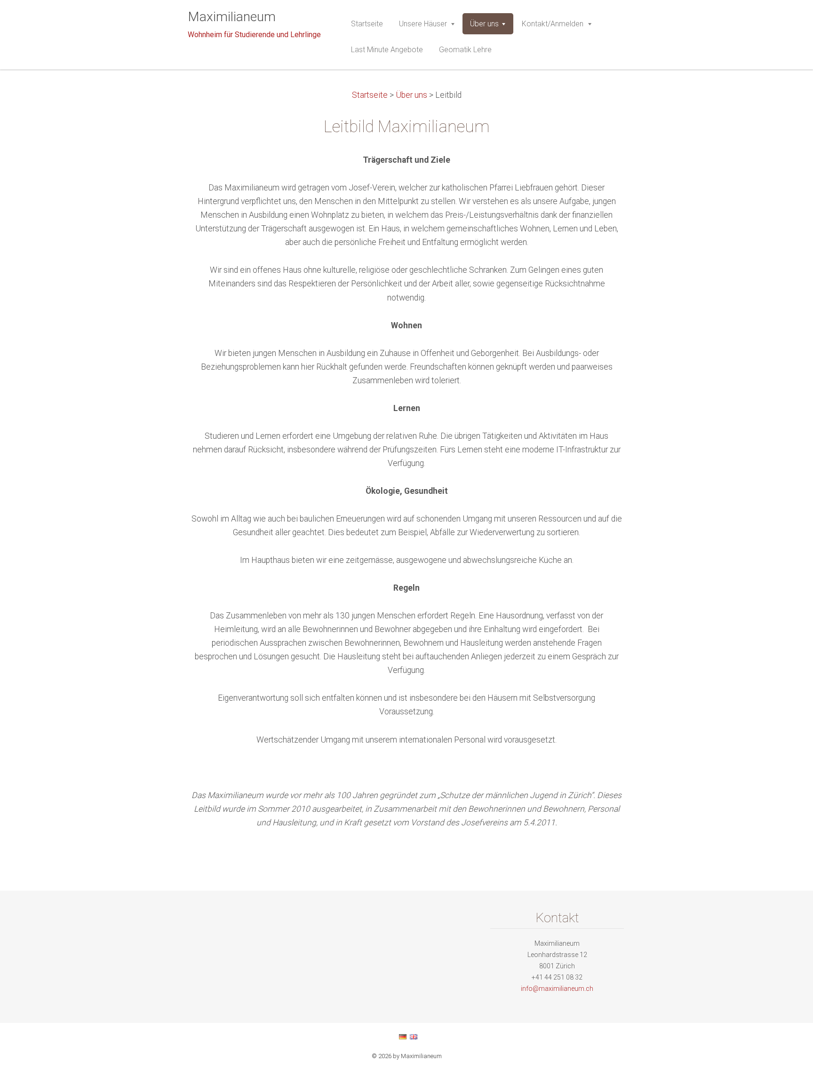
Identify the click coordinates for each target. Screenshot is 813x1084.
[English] (413, 1036)
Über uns (411, 95)
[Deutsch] (402, 1036)
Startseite (370, 95)
